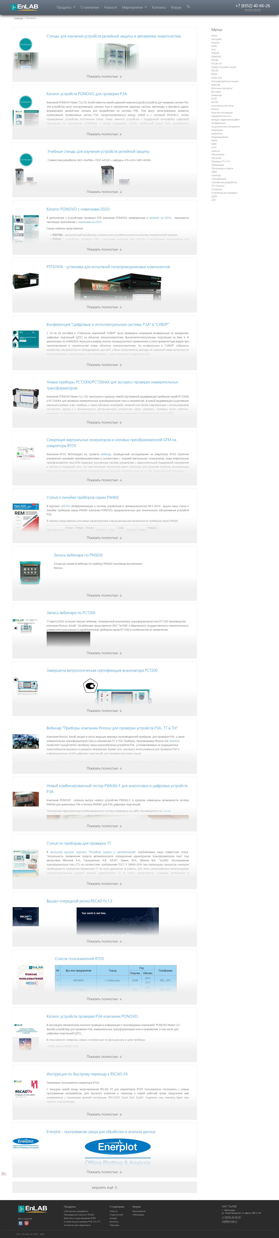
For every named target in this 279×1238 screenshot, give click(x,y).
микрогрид (216, 129)
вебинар (106, 454)
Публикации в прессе (222, 168)
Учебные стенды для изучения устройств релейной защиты (98, 151)
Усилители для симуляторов (77, 1225)
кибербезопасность (221, 115)
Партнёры (114, 1225)
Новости (110, 7)
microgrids (216, 39)
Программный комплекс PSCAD (79, 1214)
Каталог (215, 109)
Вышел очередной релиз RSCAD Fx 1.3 (79, 900)
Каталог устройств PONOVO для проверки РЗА (87, 93)
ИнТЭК (214, 102)
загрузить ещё (105, 1187)
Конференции (218, 122)
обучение (216, 157)
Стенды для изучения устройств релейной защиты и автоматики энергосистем (114, 35)
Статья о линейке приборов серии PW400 (83, 497)
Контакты (159, 7)
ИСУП (65, 506)
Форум (176, 7)
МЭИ (213, 143)
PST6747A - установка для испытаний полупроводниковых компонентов (108, 266)
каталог (174, 741)
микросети (216, 133)
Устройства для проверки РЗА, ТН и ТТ (82, 1221)
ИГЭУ (214, 98)
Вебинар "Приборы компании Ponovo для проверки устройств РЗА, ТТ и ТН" (112, 727)
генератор (216, 95)
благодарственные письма (224, 81)
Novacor (215, 42)
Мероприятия (133, 7)
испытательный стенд (222, 105)
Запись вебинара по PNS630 (78, 554)
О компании (90, 7)
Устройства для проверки (224, 192)
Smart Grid (216, 77)
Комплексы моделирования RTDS (80, 1218)
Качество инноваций (222, 112)
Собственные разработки (76, 1211)
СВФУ (214, 171)
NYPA (214, 45)
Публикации (217, 164)
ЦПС (213, 199)
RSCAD (214, 70)
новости (215, 150)
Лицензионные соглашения (225, 126)
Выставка (216, 91)
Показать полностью (104, 76)
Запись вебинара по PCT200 (71, 612)
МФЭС (214, 140)
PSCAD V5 (216, 63)
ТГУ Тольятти (217, 185)
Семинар (216, 175)
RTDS (214, 74)
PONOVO (216, 56)
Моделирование (219, 136)
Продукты (64, 7)
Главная (18, 17)
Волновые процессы (221, 88)
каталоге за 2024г (160, 217)
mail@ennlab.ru (229, 1221)
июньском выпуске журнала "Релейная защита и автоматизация (92, 852)
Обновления (217, 154)
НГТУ (214, 147)
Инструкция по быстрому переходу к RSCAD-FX (87, 1073)
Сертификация (218, 178)
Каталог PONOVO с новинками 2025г (78, 208)
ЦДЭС (214, 196)
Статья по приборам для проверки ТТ (79, 843)
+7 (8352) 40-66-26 (231, 1217)
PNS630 (215, 52)
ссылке (167, 811)
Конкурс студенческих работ (225, 119)
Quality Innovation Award (223, 66)
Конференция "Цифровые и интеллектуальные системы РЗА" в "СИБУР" (108, 324)
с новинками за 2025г (89, 222)
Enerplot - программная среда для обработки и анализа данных (101, 1131)
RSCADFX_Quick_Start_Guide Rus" (77, 1108)
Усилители (216, 189)
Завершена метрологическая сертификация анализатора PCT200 (102, 670)
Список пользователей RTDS (79, 958)
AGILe (214, 35)
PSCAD (214, 59)
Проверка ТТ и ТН (220, 161)
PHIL (213, 49)
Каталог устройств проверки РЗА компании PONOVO (92, 1016)
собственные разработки (224, 182)
